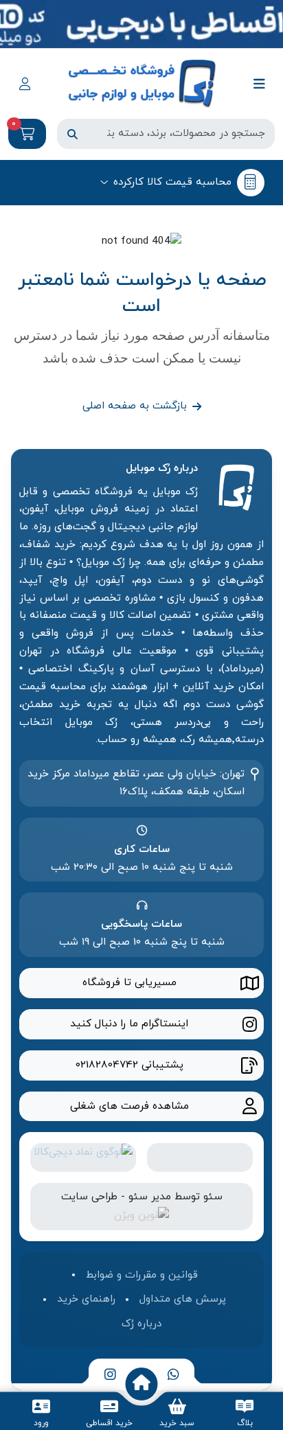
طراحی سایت (89, 1196)
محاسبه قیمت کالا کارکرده (172, 181)
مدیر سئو (149, 1196)
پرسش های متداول (182, 1298)
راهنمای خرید (86, 1298)
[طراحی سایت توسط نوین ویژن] (141, 1214)
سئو (213, 1196)
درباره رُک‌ (141, 1323)
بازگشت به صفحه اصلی (134, 405)
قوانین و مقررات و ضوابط (142, 1274)
